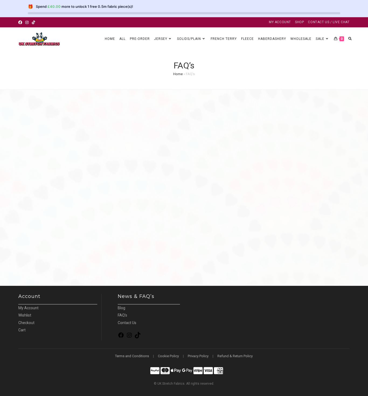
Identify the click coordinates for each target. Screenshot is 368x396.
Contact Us (127, 323)
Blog (121, 308)
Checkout (26, 323)
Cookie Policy (168, 356)
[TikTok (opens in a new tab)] (33, 22)
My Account (280, 22)
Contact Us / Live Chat (328, 22)
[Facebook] (121, 337)
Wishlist (24, 315)
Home (178, 74)
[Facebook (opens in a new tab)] (21, 22)
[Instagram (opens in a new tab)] (27, 22)
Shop (299, 22)
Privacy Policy (198, 356)
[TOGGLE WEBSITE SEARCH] (350, 38)
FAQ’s (122, 315)
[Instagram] (129, 337)
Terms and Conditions (132, 356)
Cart (22, 330)
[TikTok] (137, 337)
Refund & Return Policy (235, 356)
